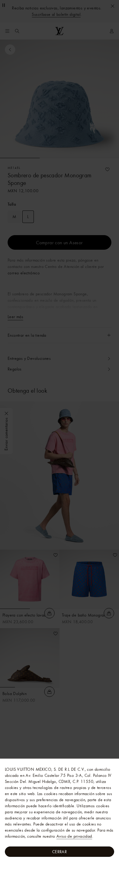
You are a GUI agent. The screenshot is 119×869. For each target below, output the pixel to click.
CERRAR (59, 851)
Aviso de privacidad (74, 836)
